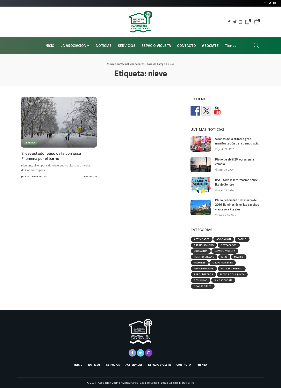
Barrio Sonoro (204, 245)
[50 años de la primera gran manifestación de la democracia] (200, 144)
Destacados (229, 245)
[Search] (256, 45)
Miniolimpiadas (204, 268)
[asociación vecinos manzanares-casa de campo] (217, 111)
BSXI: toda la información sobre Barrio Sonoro (236, 182)
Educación (201, 250)
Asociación (223, 239)
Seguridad (200, 280)
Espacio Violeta (225, 250)
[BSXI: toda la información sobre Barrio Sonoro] (200, 185)
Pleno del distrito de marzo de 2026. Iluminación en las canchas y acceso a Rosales (237, 205)
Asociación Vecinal (36, 176)
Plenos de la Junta (232, 274)
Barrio (30, 142)
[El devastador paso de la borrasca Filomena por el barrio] (59, 122)
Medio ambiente (222, 262)
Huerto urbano (204, 256)
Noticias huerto (232, 268)
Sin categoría (223, 280)
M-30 (224, 256)
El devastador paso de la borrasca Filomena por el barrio (51, 156)
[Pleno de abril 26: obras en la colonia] (200, 164)
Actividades (201, 239)
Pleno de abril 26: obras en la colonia (234, 161)
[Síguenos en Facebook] (195, 111)
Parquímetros (203, 274)
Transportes (202, 286)
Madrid (238, 256)
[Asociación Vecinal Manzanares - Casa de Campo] (140, 22)
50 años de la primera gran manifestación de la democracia (237, 141)
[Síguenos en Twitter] (206, 111)
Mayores (199, 262)
